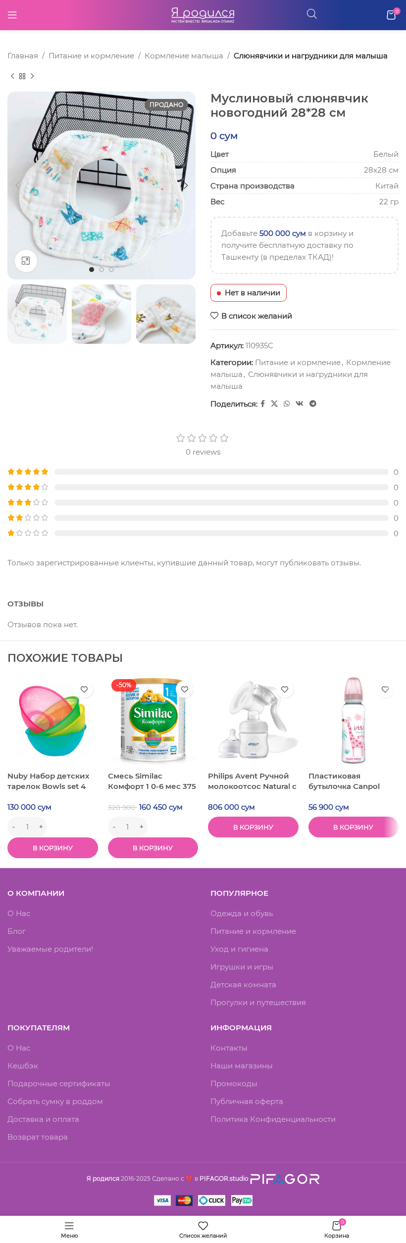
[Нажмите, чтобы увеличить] (26, 261)
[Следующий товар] (32, 77)
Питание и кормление (91, 55)
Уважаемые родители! (50, 949)
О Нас (18, 913)
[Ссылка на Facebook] (262, 404)
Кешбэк (22, 1065)
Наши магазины (241, 1065)
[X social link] (274, 404)
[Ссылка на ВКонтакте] (299, 404)
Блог (16, 931)
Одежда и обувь (241, 913)
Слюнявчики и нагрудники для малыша (311, 55)
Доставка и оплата (43, 1119)
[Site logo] (203, 14)
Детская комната (243, 984)
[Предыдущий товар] (12, 77)
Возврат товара (37, 1137)
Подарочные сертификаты (58, 1083)
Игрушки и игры (241, 966)
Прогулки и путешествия (258, 1002)
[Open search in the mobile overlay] (312, 13)
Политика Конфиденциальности (273, 1119)
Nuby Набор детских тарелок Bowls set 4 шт (48, 786)
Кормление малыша (184, 55)
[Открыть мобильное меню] (12, 15)
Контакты (229, 1048)
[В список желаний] (84, 689)
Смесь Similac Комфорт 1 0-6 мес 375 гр (152, 786)
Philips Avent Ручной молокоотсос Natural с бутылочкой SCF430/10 (253, 786)
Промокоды (233, 1083)
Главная (22, 55)
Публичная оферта (246, 1101)
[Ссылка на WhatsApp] (287, 404)
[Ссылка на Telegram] (312, 404)
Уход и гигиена (239, 949)
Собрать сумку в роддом (55, 1101)
